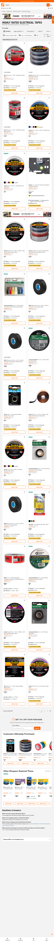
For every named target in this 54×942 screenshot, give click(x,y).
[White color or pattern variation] (35, 127)
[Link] (15, 69)
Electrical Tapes (26, 11)
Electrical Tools (17, 11)
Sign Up (37, 728)
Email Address (15, 725)
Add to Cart (15, 93)
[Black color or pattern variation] (13, 182)
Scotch (4, 829)
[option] (50, 710)
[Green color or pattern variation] (31, 521)
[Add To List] (24, 43)
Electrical (9, 11)
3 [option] (47, 711)
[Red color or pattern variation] (33, 521)
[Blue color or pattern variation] (29, 127)
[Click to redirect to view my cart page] (51, 5)
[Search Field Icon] (48, 4)
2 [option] (44, 711)
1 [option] (41, 711)
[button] (48, 35)
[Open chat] (53, 19)
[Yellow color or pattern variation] (38, 127)
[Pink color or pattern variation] (31, 127)
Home (3, 11)
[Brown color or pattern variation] (33, 127)
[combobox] (26, 4)
